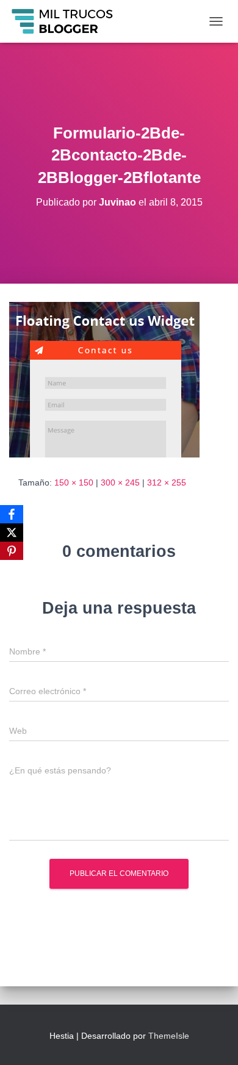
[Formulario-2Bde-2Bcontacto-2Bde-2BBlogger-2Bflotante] (104, 379)
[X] (11, 532)
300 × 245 (120, 482)
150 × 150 (73, 482)
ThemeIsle (168, 1036)
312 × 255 (166, 482)
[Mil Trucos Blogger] (67, 21)
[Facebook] (11, 514)
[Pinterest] (11, 551)
